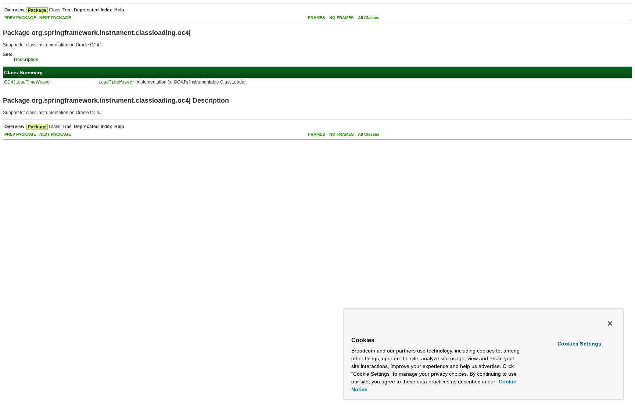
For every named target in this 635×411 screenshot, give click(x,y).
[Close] (610, 323)
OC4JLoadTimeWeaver (27, 82)
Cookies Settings (579, 344)
